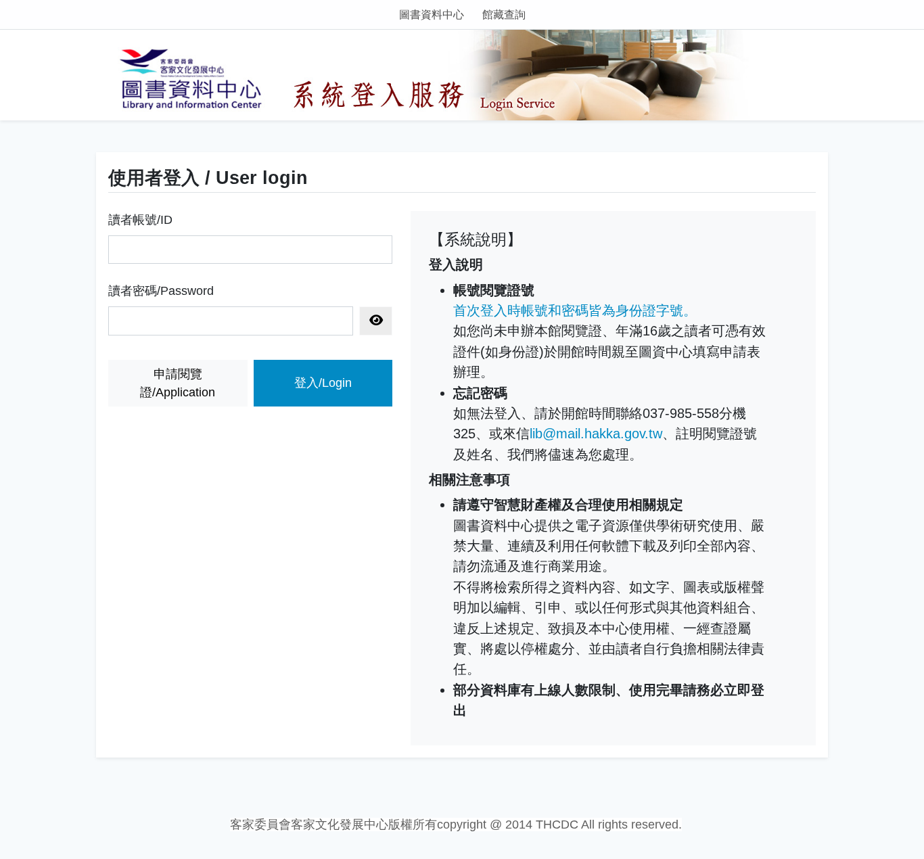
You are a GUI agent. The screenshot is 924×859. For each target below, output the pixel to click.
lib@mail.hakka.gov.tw (596, 433)
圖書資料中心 (431, 14)
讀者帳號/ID (140, 220)
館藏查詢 (504, 14)
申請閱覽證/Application (177, 383)
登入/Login (323, 383)
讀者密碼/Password (161, 291)
